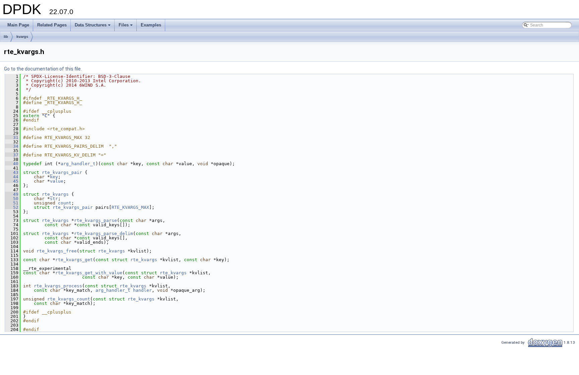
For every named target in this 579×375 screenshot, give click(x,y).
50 (11, 198)
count (64, 202)
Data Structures (93, 26)
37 (11, 154)
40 (11, 163)
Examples (151, 25)
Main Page (18, 25)
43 (11, 172)
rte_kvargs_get (74, 259)
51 (11, 202)
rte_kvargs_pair (62, 172)
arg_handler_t (78, 163)
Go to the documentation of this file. (43, 69)
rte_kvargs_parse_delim (103, 233)
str (54, 198)
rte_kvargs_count (68, 298)
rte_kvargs (55, 194)
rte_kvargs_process (58, 285)
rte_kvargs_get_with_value (88, 272)
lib (6, 37)
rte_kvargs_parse (95, 220)
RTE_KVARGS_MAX (130, 207)
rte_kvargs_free (57, 250)
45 (11, 181)
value (56, 181)
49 (11, 194)
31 (11, 137)
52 (11, 207)
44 (11, 176)
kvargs (22, 37)
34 (11, 146)
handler (142, 290)
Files (126, 26)
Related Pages (52, 25)
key (54, 176)
